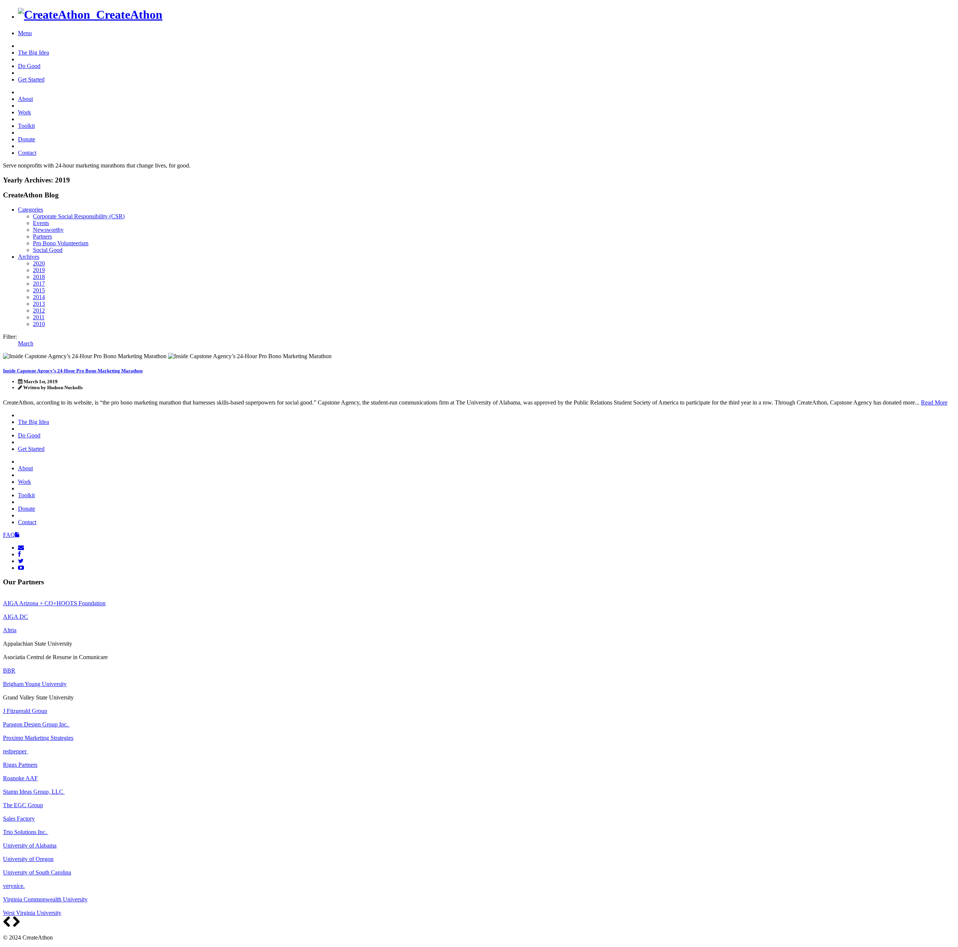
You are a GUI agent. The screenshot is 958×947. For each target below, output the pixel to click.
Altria (9, 630)
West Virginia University (32, 913)
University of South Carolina (37, 872)
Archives (28, 256)
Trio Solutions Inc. (25, 832)
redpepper (15, 751)
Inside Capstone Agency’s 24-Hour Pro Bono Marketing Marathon (73, 370)
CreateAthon (126, 14)
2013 (39, 304)
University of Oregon (28, 859)
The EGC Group (23, 805)
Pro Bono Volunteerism (60, 243)
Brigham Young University (35, 684)
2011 (39, 317)
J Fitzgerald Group (25, 711)
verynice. (14, 886)
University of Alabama (30, 845)
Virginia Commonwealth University (45, 899)
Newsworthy (48, 230)
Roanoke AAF (20, 778)
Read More (934, 402)
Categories (30, 209)
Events (41, 223)
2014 (39, 297)
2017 (39, 283)
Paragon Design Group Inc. (36, 724)
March (25, 343)
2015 (39, 290)
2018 (39, 277)
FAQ (9, 535)
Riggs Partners (20, 765)
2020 (39, 263)
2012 (39, 310)
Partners (42, 236)
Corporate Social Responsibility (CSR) (79, 216)
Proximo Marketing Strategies (38, 738)
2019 (39, 270)
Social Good (47, 250)
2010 (39, 324)
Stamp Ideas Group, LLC (34, 791)
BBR (9, 670)
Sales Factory (19, 818)
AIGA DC (15, 617)
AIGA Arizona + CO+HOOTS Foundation (54, 603)
